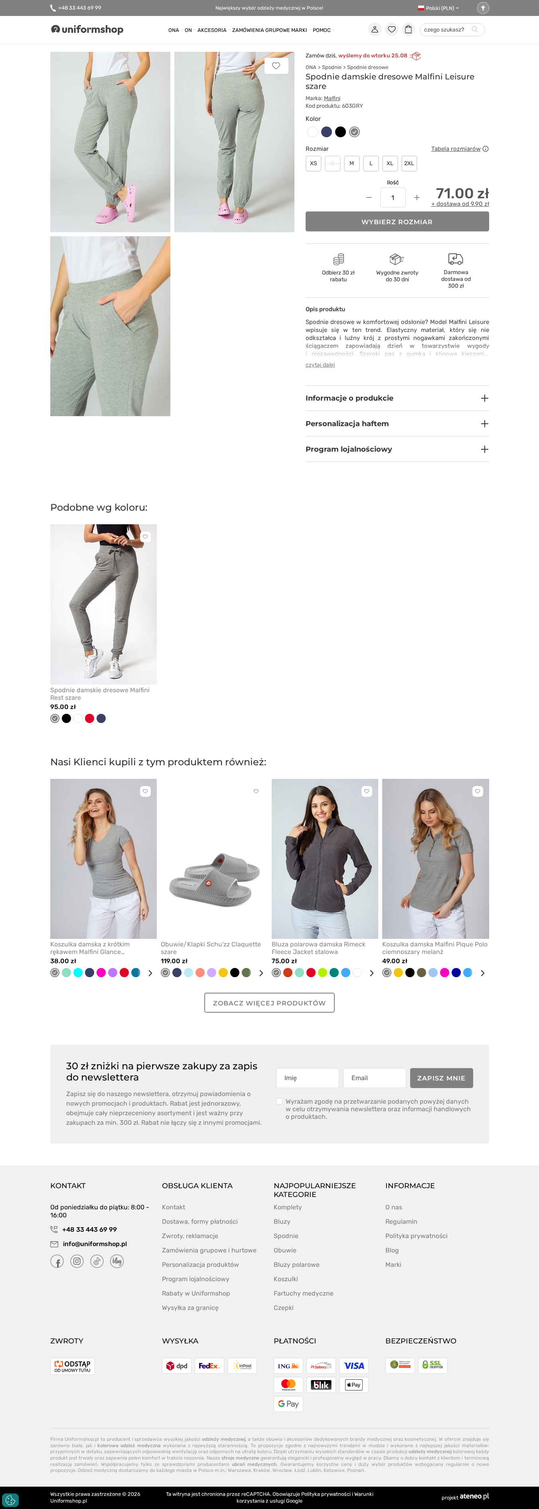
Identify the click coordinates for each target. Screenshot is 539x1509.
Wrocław (282, 1470)
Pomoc (322, 30)
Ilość (393, 182)
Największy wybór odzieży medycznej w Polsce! (269, 8)
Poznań (355, 1470)
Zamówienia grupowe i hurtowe (209, 1250)
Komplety (288, 1207)
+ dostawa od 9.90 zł (460, 203)
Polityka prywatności (416, 1236)
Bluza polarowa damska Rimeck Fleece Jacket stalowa (318, 948)
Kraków (261, 1470)
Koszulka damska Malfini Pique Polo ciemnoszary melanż (435, 948)
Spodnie (332, 67)
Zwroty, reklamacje (190, 1236)
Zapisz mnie (441, 1078)
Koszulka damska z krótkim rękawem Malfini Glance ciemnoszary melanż (90, 948)
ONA (311, 67)
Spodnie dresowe (367, 67)
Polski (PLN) (440, 8)
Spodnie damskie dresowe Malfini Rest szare (100, 693)
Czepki (284, 1307)
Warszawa (239, 1470)
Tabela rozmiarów (456, 148)
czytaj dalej (320, 364)
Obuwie (285, 1250)
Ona (173, 30)
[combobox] (452, 30)
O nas (393, 1207)
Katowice (334, 1470)
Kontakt (173, 1207)
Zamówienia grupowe (261, 30)
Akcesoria (212, 30)
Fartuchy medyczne (304, 1293)
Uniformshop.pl (68, 1501)
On (188, 30)
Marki (299, 30)
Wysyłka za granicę (190, 1307)
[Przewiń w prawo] (147, 973)
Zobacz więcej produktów (269, 1003)
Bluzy (282, 1221)
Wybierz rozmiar (397, 222)
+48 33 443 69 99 (79, 8)
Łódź (299, 1470)
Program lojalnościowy (195, 1279)
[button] (397, 398)
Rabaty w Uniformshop (196, 1293)
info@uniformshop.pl (94, 1244)
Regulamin (401, 1221)
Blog (392, 1250)
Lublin (314, 1470)
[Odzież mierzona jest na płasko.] (485, 148)
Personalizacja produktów (200, 1264)
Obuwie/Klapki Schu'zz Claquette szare (211, 948)
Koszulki (286, 1279)
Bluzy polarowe (297, 1264)
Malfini (332, 98)
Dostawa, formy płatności (200, 1221)
